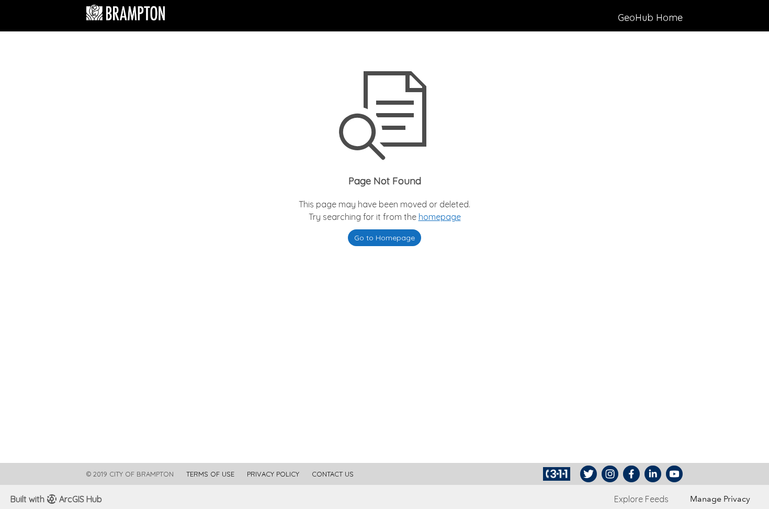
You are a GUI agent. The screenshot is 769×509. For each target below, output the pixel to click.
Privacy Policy (273, 474)
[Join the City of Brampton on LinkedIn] (651, 474)
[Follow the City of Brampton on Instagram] (608, 474)
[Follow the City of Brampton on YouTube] (673, 474)
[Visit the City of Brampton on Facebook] (630, 474)
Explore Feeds (641, 499)
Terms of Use (210, 474)
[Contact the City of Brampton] (557, 474)
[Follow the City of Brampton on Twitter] (587, 474)
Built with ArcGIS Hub (56, 499)
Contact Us (333, 474)
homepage (440, 217)
